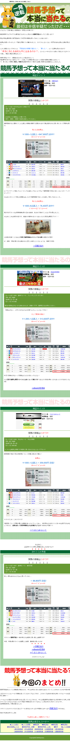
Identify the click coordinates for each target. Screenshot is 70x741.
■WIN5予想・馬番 (28, 727)
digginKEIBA (55, 272)
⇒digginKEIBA (38, 387)
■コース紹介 (14, 724)
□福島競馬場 (18, 731)
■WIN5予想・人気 (44, 727)
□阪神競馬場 (38, 729)
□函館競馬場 (59, 731)
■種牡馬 (36, 724)
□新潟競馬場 (59, 729)
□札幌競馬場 (49, 731)
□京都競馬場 (49, 729)
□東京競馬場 (18, 729)
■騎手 (56, 727)
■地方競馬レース (13, 727)
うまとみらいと (55, 414)
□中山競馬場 (28, 729)
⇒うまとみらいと (38, 529)
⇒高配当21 (38, 245)
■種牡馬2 (45, 724)
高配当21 (55, 81)
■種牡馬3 (54, 724)
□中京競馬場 (28, 731)
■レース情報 (26, 724)
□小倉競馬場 (38, 731)
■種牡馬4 (64, 724)
